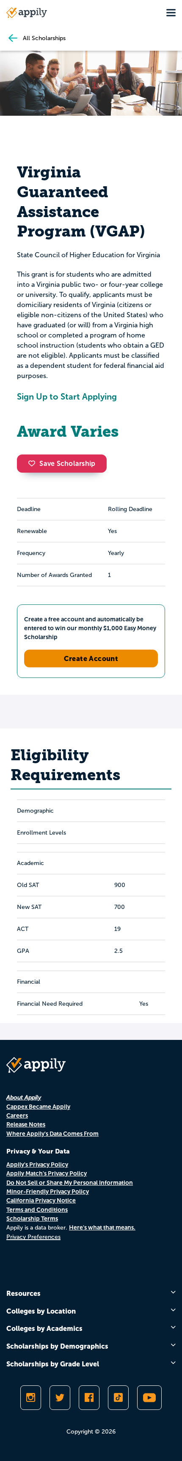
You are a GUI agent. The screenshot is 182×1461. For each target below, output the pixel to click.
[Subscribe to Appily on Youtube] (149, 1397)
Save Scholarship (67, 463)
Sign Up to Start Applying (67, 396)
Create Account (91, 658)
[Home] (26, 12)
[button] (33, 463)
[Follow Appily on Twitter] (60, 1397)
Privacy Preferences (33, 1237)
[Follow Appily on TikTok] (118, 1397)
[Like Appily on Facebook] (89, 1397)
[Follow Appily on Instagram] (30, 1397)
